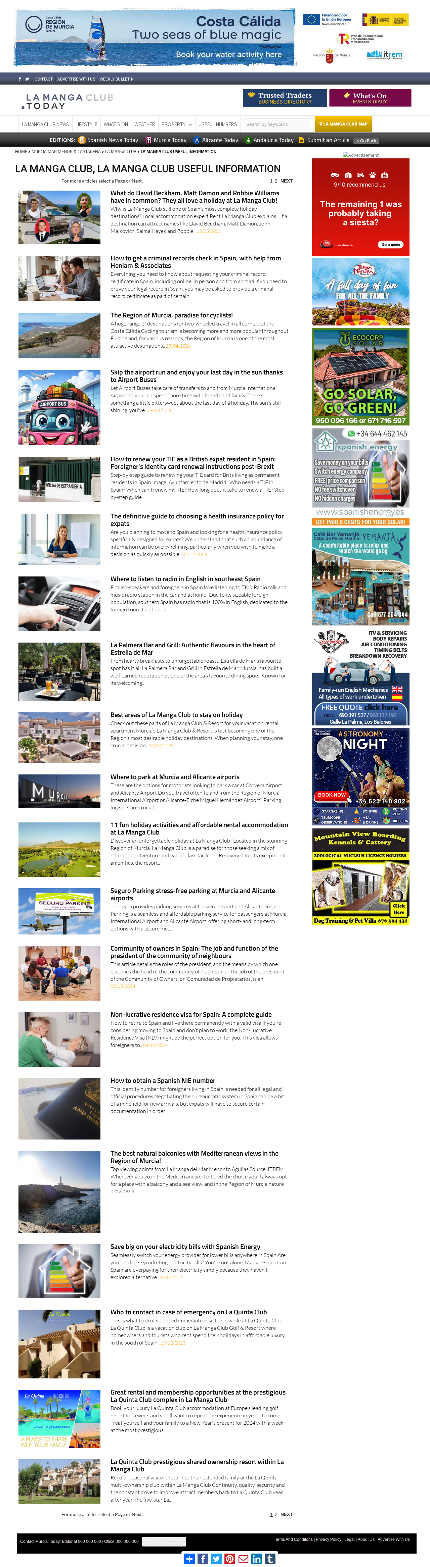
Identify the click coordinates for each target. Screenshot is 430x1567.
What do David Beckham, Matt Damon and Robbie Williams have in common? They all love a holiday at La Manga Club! (195, 197)
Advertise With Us (394, 1539)
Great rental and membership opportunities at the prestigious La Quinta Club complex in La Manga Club (198, 1396)
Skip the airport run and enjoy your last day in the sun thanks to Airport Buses (197, 376)
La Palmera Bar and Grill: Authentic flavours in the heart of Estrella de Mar (193, 649)
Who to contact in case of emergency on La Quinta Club (189, 1312)
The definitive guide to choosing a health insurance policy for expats (197, 520)
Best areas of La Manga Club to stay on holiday (177, 715)
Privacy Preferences (164, 1541)
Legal (349, 1539)
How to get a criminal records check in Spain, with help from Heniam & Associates (196, 262)
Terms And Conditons (293, 1539)
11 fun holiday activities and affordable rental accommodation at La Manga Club (199, 829)
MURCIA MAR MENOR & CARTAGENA (66, 151)
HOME (21, 151)
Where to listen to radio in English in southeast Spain (186, 579)
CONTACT (44, 79)
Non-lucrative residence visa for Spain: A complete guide (191, 1015)
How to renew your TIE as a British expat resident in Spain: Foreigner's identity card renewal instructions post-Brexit (193, 463)
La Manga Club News (45, 124)
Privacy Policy (328, 1539)
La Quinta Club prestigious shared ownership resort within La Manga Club (197, 1466)
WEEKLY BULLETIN (117, 79)
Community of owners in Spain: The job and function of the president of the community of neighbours (194, 952)
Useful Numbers (218, 124)
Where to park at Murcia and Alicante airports (175, 777)
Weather (144, 124)
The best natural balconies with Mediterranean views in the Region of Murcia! (194, 1157)
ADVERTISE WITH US (76, 79)
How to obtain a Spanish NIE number (163, 1081)
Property (173, 124)
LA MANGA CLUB (120, 151)
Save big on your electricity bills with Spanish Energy (185, 1247)
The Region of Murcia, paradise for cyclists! (172, 315)
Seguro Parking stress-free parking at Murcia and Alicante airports (193, 895)
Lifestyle (86, 124)
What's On (116, 124)
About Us (366, 1539)
